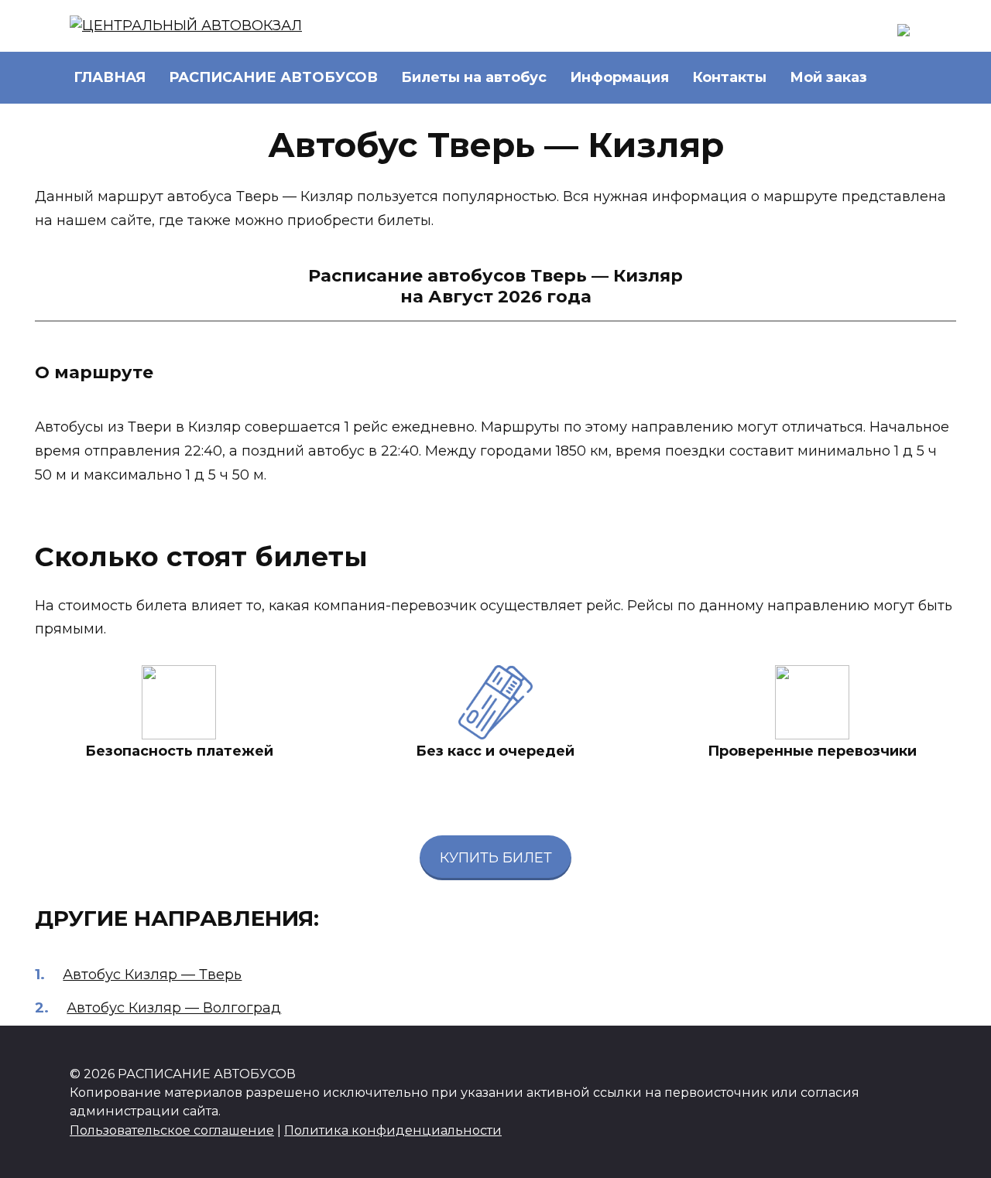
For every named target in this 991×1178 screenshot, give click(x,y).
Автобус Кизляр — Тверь (152, 974)
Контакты (729, 77)
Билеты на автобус (474, 77)
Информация (619, 77)
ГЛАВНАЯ (110, 77)
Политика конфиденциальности (393, 1130)
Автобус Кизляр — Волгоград (174, 1007)
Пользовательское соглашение (172, 1130)
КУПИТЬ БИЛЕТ (496, 857)
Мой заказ (828, 77)
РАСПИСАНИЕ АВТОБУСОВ (273, 77)
